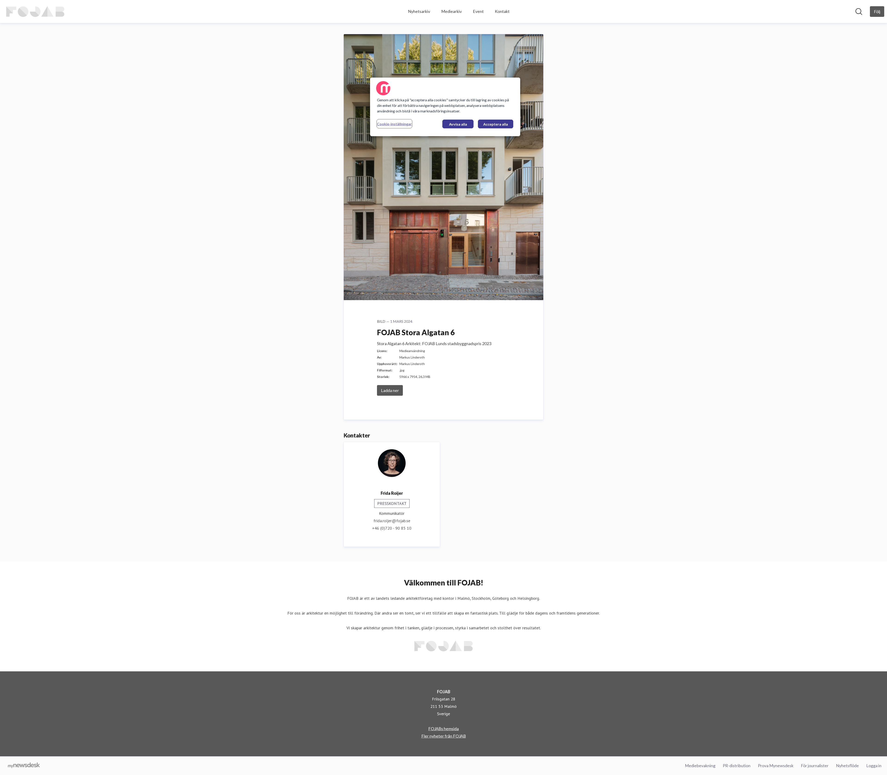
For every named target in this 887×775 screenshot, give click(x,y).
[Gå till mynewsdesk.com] (24, 765)
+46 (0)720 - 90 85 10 (391, 528)
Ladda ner (390, 390)
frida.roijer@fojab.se (392, 520)
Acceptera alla (495, 124)
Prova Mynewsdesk (775, 765)
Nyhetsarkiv (419, 11)
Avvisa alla (458, 124)
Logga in (873, 765)
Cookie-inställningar (394, 124)
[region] (445, 107)
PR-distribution (736, 765)
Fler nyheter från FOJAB (443, 736)
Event (478, 11)
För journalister (815, 765)
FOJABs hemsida (443, 728)
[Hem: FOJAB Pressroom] (35, 11)
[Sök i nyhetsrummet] (859, 11)
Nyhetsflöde (847, 765)
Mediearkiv (451, 11)
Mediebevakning (700, 765)
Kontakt (502, 11)
